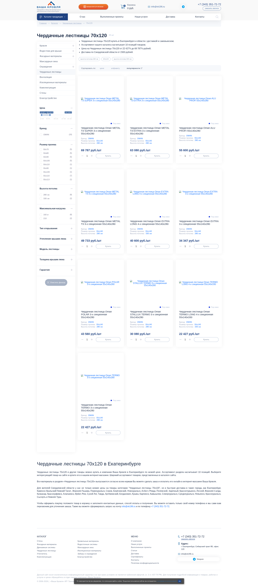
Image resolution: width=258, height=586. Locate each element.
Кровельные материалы (88, 541)
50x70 (57, 149)
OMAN (91, 138)
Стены (43, 93)
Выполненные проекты (141, 547)
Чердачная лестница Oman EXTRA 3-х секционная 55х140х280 (198, 222)
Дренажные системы (46, 547)
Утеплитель (42, 554)
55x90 (57, 168)
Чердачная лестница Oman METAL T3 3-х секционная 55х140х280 (100, 222)
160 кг (57, 215)
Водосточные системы (87, 544)
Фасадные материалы (51, 56)
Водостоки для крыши (51, 51)
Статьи (134, 550)
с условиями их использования (167, 581)
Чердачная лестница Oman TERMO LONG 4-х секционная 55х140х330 (196, 314)
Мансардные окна (49, 61)
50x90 (57, 157)
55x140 (99, 141)
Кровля (43, 46)
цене (102, 68)
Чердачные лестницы (50, 72)
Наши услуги (136, 544)
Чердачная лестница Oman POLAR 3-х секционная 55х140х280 (96, 314)
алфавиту (115, 68)
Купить (108, 156)
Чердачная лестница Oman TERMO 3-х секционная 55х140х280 (96, 408)
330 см (149, 233)
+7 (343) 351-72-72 (209, 4)
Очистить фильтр (57, 282)
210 (57, 218)
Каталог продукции (53, 17)
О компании (136, 541)
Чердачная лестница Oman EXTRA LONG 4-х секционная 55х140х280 (149, 222)
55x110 (57, 176)
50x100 (57, 161)
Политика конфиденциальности (145, 563)
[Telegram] (183, 7)
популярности (133, 68)
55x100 (57, 172)
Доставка (135, 553)
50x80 (57, 153)
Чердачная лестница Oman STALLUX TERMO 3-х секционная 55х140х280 (149, 314)
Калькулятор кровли (95, 7)
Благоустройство (48, 98)
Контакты (135, 560)
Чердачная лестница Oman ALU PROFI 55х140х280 (197, 129)
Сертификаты (137, 557)
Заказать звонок (212, 8)
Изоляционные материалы (53, 82)
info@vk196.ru (158, 7)
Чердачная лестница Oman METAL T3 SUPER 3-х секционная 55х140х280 (100, 131)
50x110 (57, 164)
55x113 (57, 179)
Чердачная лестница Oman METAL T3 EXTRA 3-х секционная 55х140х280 (149, 131)
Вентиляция (46, 77)
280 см (100, 143)
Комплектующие (48, 88)
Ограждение (46, 67)
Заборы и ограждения (87, 554)
